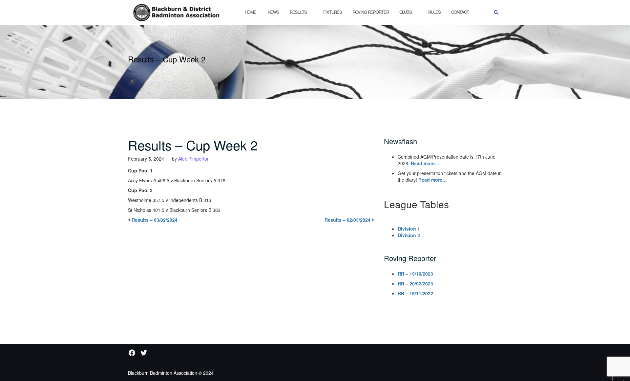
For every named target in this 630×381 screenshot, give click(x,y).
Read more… (425, 163)
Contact (460, 12)
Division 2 (409, 235)
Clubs (405, 12)
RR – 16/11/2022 (415, 293)
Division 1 (409, 228)
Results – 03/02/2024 (155, 219)
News (273, 12)
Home (250, 12)
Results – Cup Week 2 (193, 144)
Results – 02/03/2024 (347, 219)
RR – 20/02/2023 (415, 283)
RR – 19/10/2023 (415, 273)
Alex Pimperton (194, 158)
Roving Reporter (370, 12)
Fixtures (332, 12)
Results (298, 12)
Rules (434, 12)
